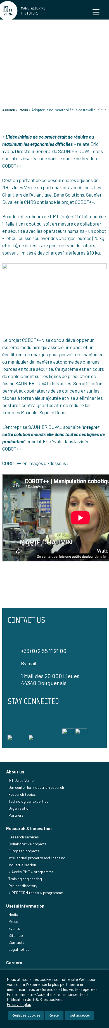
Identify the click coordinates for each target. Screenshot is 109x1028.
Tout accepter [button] (79, 1015)
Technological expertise (28, 801)
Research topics (22, 794)
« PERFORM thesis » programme (35, 892)
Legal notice (18, 949)
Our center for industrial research (36, 787)
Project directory (22, 885)
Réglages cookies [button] (26, 1015)
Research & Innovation (29, 828)
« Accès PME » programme (31, 871)
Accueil (8, 110)
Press (23, 110)
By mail (28, 663)
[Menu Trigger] (96, 12)
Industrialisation (22, 864)
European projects (24, 850)
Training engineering (25, 878)
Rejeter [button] (54, 1015)
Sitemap (15, 935)
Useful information (25, 905)
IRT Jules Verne (21, 780)
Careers (14, 962)
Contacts (16, 942)
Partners (15, 815)
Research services (23, 837)
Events (14, 928)
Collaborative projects (27, 843)
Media (13, 914)
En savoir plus (19, 1004)
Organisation (19, 808)
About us (15, 771)
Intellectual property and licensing (36, 857)
